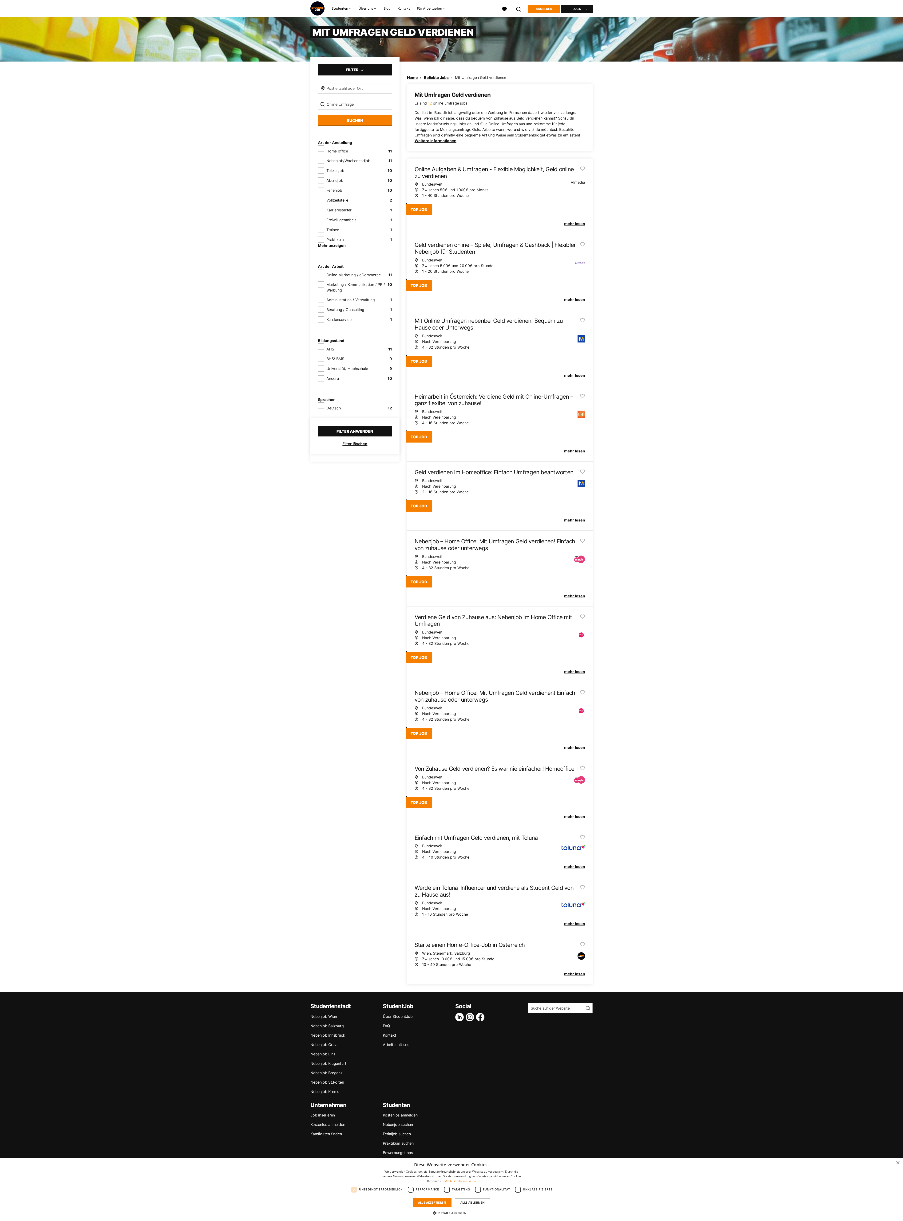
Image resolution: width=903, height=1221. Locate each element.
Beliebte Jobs (436, 77)
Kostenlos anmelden (327, 1124)
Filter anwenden (355, 431)
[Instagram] (471, 1017)
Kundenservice (338, 319)
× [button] (897, 1163)
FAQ (386, 1025)
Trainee (332, 229)
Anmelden (544, 9)
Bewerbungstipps (398, 1152)
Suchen (355, 120)
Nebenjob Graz (323, 1044)
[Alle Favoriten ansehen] (504, 8)
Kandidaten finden (326, 1134)
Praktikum (335, 239)
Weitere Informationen (435, 140)
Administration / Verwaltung (350, 299)
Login (577, 9)
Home (412, 77)
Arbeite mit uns (396, 1044)
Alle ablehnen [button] (472, 1203)
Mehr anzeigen (332, 245)
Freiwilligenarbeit (341, 220)
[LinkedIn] (460, 1017)
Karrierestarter (339, 210)
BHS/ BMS (335, 358)
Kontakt (404, 8)
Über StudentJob (398, 1016)
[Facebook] (481, 1017)
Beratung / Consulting (345, 309)
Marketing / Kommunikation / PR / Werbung (355, 287)
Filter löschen (354, 443)
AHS (330, 349)
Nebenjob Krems (324, 1091)
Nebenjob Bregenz (326, 1072)
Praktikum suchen (398, 1143)
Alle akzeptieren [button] (432, 1203)
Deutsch (333, 408)
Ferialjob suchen (397, 1134)
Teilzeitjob (335, 170)
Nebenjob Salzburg (327, 1025)
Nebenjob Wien (323, 1016)
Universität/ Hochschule (347, 368)
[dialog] (451, 1189)
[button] (451, 1213)
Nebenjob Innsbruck (327, 1035)
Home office (337, 151)
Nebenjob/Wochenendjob (348, 160)
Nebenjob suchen (398, 1124)
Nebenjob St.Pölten (327, 1082)
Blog (387, 8)
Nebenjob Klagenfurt (328, 1063)
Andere (332, 378)
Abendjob (334, 180)
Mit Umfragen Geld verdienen (480, 77)
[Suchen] (519, 8)
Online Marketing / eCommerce (353, 274)
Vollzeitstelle (337, 200)
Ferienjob (334, 190)
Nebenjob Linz (322, 1054)
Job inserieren (322, 1115)
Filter (352, 69)
